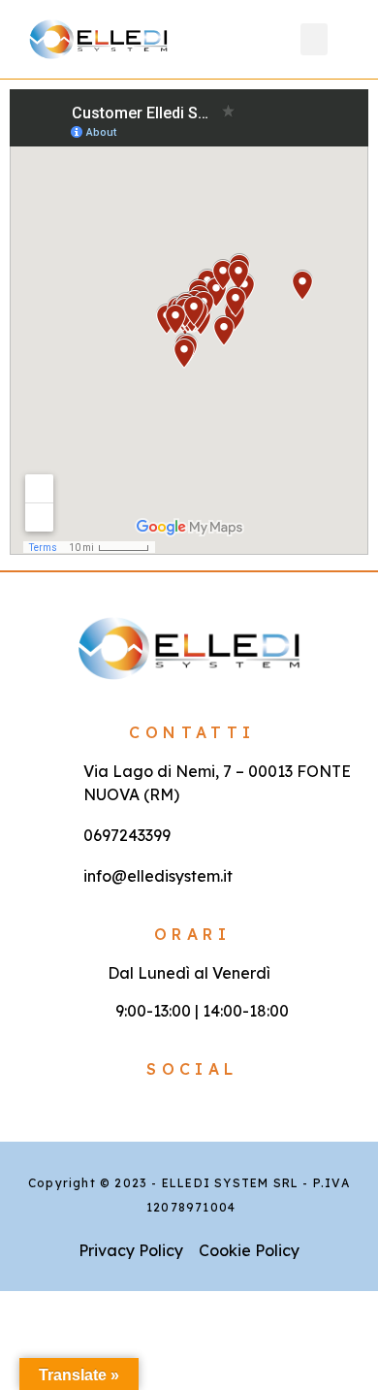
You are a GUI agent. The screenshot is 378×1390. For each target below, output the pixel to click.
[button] (314, 39)
